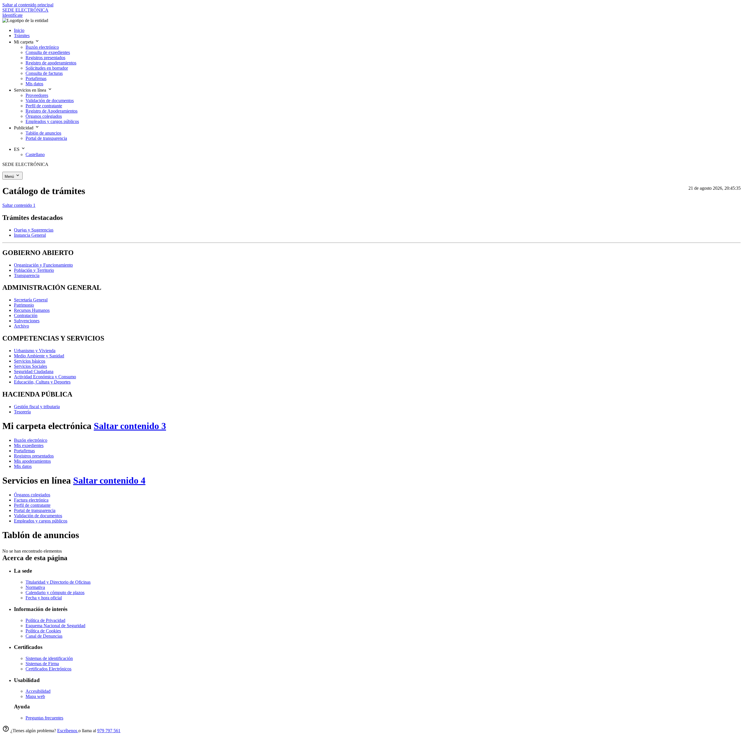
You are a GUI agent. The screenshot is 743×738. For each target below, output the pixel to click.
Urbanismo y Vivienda (34, 350)
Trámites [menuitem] (22, 35)
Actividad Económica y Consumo (45, 376)
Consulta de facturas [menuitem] (44, 73)
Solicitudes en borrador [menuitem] (47, 68)
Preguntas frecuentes (44, 717)
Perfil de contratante (32, 505)
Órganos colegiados (32, 494)
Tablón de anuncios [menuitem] (43, 133)
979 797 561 (108, 730)
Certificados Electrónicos (48, 668)
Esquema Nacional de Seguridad (55, 625)
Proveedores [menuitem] (37, 95)
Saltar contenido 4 (109, 480)
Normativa (35, 587)
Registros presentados (34, 455)
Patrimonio (24, 305)
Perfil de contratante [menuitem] (44, 105)
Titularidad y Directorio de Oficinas (58, 582)
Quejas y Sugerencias (33, 229)
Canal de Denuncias (44, 636)
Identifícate (12, 15)
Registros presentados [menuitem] (45, 57)
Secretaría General (31, 299)
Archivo (21, 325)
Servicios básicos (29, 361)
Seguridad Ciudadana (33, 371)
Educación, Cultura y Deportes (42, 381)
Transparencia (26, 275)
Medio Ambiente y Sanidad (39, 355)
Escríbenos (67, 730)
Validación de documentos (38, 515)
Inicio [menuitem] (19, 30)
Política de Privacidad (45, 620)
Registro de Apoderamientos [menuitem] (51, 110)
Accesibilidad (38, 691)
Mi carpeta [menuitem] (24, 41)
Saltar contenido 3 (130, 426)
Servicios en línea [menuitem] (30, 90)
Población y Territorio (34, 270)
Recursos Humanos (32, 310)
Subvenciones (26, 320)
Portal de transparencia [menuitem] (46, 138)
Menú (10, 176)
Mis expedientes (29, 445)
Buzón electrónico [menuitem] (42, 47)
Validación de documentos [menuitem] (50, 100)
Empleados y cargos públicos (40, 520)
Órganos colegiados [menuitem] (44, 116)
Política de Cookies (43, 630)
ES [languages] (17, 149)
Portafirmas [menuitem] (36, 78)
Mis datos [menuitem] (34, 83)
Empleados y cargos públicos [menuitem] (52, 121)
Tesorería (22, 411)
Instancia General (30, 235)
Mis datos (23, 466)
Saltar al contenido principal (27, 4)
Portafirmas (24, 450)
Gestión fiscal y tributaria (37, 406)
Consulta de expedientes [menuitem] (48, 52)
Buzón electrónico (30, 440)
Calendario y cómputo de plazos (55, 592)
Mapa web (35, 696)
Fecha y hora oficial (44, 597)
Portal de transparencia (34, 510)
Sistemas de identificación (49, 658)
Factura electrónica (31, 500)
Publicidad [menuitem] (24, 127)
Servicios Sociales (30, 366)
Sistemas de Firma (42, 663)
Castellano (35, 154)
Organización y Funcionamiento (43, 265)
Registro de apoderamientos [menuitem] (51, 62)
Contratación (25, 315)
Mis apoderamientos (32, 461)
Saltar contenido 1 (18, 205)
